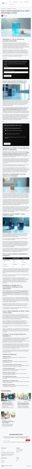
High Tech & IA (12, 4)
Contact (17, 459)
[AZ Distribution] (5, 3)
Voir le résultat (7, 143)
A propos (17, 452)
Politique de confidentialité (19, 449)
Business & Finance (4, 401)
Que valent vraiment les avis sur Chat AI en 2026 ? (8, 422)
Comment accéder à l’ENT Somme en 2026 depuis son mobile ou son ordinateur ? (7, 404)
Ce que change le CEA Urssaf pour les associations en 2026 (23, 404)
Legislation (19, 401)
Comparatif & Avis (4, 8)
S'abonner (27, 440)
